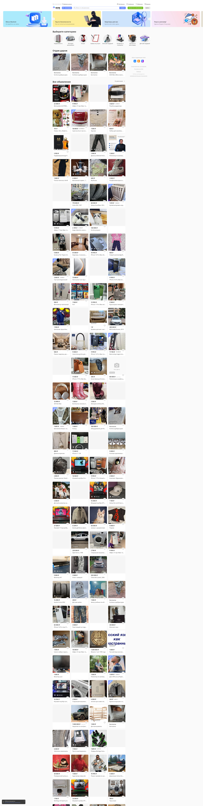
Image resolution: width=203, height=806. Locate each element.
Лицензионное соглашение (138, 66)
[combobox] (96, 8)
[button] (67, 71)
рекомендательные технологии (138, 76)
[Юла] (56, 7)
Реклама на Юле (138, 69)
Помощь (138, 71)
